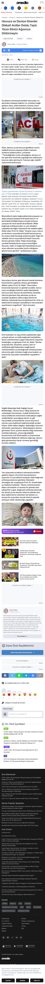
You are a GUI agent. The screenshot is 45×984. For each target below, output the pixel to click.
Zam (20, 903)
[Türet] (32, 8)
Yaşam (6, 747)
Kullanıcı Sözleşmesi (28, 921)
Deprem (12, 903)
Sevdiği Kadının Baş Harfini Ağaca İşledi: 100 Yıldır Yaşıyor (20, 825)
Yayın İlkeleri (25, 923)
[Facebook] (8, 937)
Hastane (19, 38)
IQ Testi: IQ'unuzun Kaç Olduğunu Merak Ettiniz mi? (18, 894)
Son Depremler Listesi (9, 836)
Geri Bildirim (6, 921)
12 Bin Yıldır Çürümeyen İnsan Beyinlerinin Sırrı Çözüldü (21, 751)
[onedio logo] (21, 958)
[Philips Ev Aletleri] (5, 8)
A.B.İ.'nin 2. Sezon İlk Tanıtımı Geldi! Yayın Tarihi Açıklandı (20, 798)
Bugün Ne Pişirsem (9, 911)
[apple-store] (7, 946)
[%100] (19, 8)
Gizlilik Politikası (7, 923)
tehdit (27, 209)
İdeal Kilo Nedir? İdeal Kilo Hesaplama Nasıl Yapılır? (18, 875)
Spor (5, 728)
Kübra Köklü (17, 44)
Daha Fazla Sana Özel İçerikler (21, 652)
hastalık (30, 194)
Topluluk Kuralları (7, 926)
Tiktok (28, 907)
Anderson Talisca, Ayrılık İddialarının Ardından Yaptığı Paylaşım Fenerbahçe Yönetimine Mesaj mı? (23, 742)
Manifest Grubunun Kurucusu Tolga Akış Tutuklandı (18, 823)
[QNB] (25, 8)
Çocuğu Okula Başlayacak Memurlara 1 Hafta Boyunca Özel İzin (22, 811)
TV (5, 756)
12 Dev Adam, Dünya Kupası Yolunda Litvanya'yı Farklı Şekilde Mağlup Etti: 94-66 (23, 733)
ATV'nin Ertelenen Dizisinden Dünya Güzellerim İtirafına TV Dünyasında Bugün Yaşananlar (21, 760)
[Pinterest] (21, 937)
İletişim (4, 931)
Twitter (5, 903)
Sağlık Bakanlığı (8, 38)
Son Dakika (37, 907)
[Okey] (12, 8)
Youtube (27, 903)
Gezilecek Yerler (23, 911)
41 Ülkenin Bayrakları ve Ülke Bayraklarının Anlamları (18, 886)
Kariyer (23, 918)
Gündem (12, 17)
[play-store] (19, 946)
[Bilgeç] (39, 8)
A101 (21, 907)
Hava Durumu (6, 832)
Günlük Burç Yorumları (10, 907)
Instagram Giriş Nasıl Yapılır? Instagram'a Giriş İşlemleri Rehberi (22, 883)
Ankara (40, 199)
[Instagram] (3, 937)
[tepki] (4, 694)
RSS (22, 928)
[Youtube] (16, 937)
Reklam (4, 928)
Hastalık (29, 38)
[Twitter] (12, 937)
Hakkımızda (5, 918)
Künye (23, 926)
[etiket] (4, 550)
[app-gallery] (31, 946)
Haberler (5, 17)
